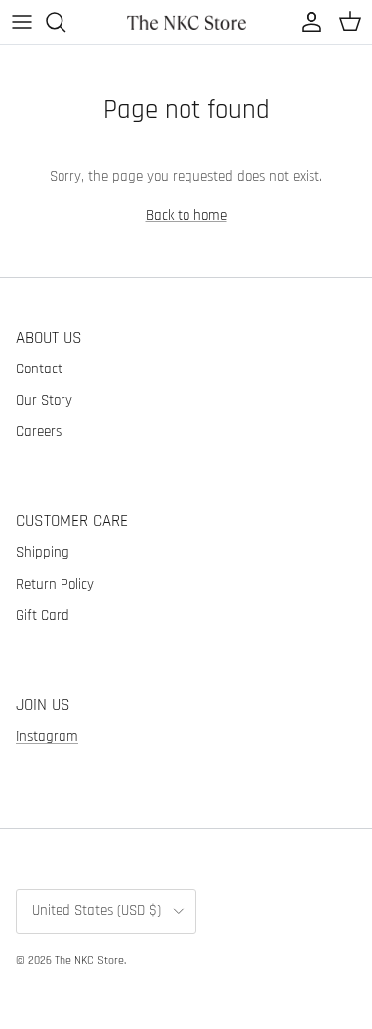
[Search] (65, 22)
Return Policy (55, 584)
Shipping (42, 552)
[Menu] (22, 22)
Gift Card (42, 615)
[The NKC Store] (186, 21)
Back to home (186, 215)
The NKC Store (89, 961)
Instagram (47, 736)
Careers (39, 431)
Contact (39, 369)
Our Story (44, 400)
